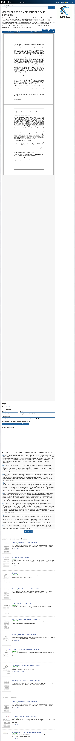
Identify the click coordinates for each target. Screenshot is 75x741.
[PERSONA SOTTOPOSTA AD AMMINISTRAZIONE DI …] (6, 685)
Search (51, 7)
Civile (15, 655)
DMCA (57, 2)
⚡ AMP (67, 2)
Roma (17, 655)
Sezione (21, 655)
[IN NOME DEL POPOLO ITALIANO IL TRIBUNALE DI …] (6, 639)
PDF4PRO (6, 1)
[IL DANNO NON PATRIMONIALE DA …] (6, 562)
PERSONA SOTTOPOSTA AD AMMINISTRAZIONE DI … (27, 680)
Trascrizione (7, 406)
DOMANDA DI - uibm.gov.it (24, 717)
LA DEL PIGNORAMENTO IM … (25, 542)
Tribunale (25, 655)
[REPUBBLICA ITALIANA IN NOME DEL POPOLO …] (6, 654)
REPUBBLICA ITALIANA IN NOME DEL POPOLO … (26, 650)
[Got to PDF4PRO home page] (64, 12)
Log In (71, 2)
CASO (14, 573)
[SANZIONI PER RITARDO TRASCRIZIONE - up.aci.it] (6, 737)
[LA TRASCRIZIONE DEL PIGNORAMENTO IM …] (6, 547)
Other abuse (26, 424)
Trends (23, 2)
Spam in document (7, 424)
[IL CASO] (6, 578)
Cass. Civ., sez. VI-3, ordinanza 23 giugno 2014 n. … (26, 619)
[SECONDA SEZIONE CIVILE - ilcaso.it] (6, 608)
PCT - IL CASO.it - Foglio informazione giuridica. (26, 588)
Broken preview (17, 424)
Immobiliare (16, 640)
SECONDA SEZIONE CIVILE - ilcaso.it (22, 603)
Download (52, 29)
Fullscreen (45, 29)
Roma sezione (30, 655)
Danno (15, 565)
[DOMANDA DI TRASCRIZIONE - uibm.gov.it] (6, 721)
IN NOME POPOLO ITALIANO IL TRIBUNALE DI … (27, 634)
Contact (62, 2)
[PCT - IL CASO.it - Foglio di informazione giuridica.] (6, 593)
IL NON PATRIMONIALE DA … (22, 557)
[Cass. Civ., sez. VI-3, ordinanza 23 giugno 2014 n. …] (6, 624)
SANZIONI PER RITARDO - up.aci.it (26, 732)
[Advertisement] (28, 439)
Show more (29, 531)
